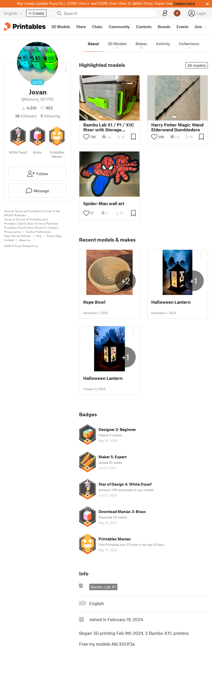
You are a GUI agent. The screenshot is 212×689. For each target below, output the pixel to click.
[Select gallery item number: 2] (106, 117)
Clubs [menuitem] (97, 26)
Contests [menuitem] (144, 26)
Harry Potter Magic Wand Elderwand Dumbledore (177, 127)
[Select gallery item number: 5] (118, 117)
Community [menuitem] (119, 26)
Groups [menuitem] (201, 26)
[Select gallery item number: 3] (110, 117)
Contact (9, 240)
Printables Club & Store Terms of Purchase (31, 223)
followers (25, 116)
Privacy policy (12, 231)
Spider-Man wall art (103, 203)
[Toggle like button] (86, 137)
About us (24, 240)
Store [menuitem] (81, 26)
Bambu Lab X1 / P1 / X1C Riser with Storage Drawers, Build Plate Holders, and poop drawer (108, 127)
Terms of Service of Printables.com (26, 219)
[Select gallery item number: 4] (114, 117)
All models (196, 65)
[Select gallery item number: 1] (101, 117)
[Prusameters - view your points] (177, 13)
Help (39, 235)
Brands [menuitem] (164, 26)
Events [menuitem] (182, 26)
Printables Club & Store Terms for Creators (31, 227)
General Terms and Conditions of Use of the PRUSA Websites (32, 213)
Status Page (54, 235)
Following (50, 116)
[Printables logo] (25, 26)
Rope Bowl (94, 302)
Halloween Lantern (171, 302)
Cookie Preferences (38, 231)
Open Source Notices (17, 235)
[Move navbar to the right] (204, 26)
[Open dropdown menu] (65, 67)
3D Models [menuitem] (60, 26)
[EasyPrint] (165, 13)
